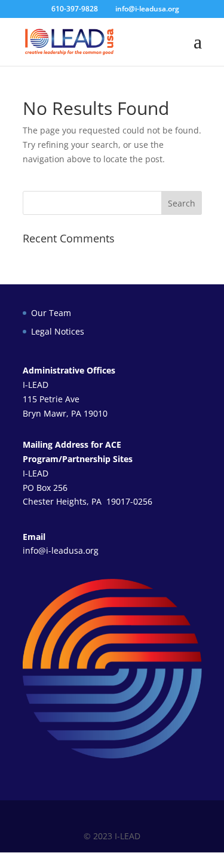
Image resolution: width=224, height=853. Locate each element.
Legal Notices (57, 331)
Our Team (51, 312)
